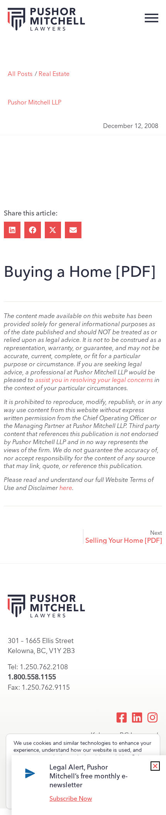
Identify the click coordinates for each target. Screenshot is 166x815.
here (65, 488)
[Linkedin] (137, 717)
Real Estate (54, 73)
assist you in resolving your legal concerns (94, 380)
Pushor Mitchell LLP (34, 102)
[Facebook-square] (121, 717)
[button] (12, 230)
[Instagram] (152, 717)
